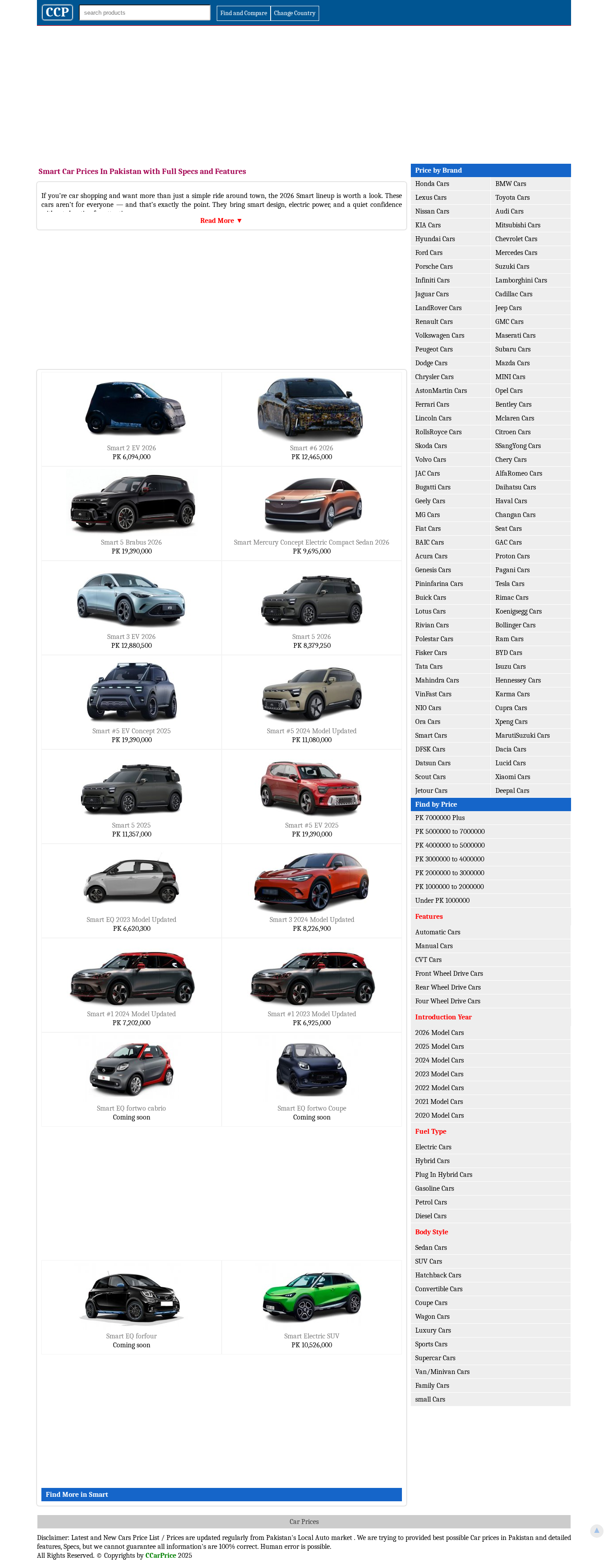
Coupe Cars (431, 1303)
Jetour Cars (431, 791)
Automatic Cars (437, 932)
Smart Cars (431, 736)
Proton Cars (512, 556)
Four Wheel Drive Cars (447, 1001)
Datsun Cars (432, 763)
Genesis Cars (433, 570)
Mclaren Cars (514, 418)
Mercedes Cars (516, 253)
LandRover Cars (438, 308)
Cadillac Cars (513, 294)
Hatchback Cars (438, 1275)
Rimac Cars (511, 598)
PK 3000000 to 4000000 (449, 859)
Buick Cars (430, 598)
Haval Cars (511, 501)
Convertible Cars (438, 1289)
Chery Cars (511, 460)
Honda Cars (432, 184)
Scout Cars (430, 777)
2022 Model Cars (439, 1088)
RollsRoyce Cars (438, 432)
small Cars (430, 1399)
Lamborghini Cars (521, 280)
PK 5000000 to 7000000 (450, 832)
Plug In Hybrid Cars (443, 1175)
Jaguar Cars (432, 294)
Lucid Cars (510, 763)
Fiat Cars (428, 529)
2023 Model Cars (439, 1074)
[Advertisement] (304, 92)
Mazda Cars (512, 363)
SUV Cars (428, 1261)
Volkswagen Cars (439, 335)
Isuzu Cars (510, 667)
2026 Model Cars (439, 1033)
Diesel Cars (430, 1216)
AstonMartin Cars (441, 391)
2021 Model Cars (439, 1102)
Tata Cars (428, 667)
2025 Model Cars (439, 1047)
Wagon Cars (432, 1317)
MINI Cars (510, 377)
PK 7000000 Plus (440, 818)
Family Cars (432, 1386)
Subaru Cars (513, 349)
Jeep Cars (508, 308)
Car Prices (304, 1522)
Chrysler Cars (434, 377)
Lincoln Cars (433, 418)
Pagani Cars (512, 570)
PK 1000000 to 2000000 (449, 887)
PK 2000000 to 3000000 (449, 873)
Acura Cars (431, 556)
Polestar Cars (434, 639)
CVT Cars (428, 960)
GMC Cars (509, 322)
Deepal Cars (512, 791)
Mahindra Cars (437, 680)
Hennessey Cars (518, 680)
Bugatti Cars (432, 487)
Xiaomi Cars (512, 777)
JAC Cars (427, 473)
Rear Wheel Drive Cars (448, 987)
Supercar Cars (435, 1358)
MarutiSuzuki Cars (522, 736)
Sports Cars (431, 1344)
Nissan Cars (432, 211)
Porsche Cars (434, 267)
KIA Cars (428, 225)
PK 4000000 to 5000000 (450, 845)
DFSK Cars (430, 749)
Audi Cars (509, 211)
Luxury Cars (433, 1330)
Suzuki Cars (512, 267)
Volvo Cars (430, 460)
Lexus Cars (430, 198)
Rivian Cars (432, 625)
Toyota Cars (512, 198)
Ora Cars (427, 722)
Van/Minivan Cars (442, 1372)
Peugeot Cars (434, 349)
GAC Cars (508, 542)
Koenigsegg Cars (518, 611)
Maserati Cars (515, 335)
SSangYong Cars (518, 446)
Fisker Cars (431, 653)
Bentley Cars (513, 404)
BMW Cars (510, 184)
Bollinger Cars (515, 625)
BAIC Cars (429, 542)
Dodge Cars (431, 363)
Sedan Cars (431, 1248)
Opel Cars (509, 391)
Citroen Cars (513, 432)
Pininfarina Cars (439, 584)
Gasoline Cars (434, 1188)
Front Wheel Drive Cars (449, 974)
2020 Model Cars (439, 1115)
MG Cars (427, 515)
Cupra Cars (511, 708)
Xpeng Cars (511, 722)
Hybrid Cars (432, 1161)
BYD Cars (508, 653)
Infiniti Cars (432, 280)
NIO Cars (428, 708)
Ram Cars (509, 639)
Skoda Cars (431, 446)
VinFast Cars (433, 694)
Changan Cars (515, 515)
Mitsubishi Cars (517, 225)
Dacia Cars (510, 749)
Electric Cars (433, 1147)
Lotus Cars (430, 611)
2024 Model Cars (439, 1060)
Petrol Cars (431, 1202)
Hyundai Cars (435, 239)
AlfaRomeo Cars (518, 473)
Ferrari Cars (432, 404)
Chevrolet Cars (516, 239)
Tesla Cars (509, 584)
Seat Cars (508, 529)
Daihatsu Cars (515, 487)
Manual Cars (434, 946)
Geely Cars (430, 501)
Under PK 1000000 (442, 901)
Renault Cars (434, 322)
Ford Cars (428, 253)
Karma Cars (512, 694)
